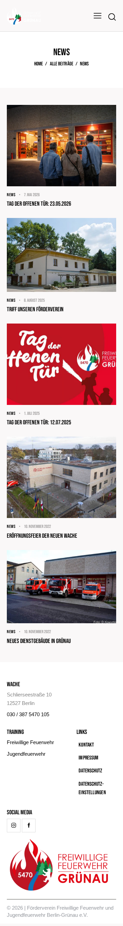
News (11, 195)
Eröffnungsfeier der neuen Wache (42, 535)
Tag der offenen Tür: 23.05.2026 (39, 203)
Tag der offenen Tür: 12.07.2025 (39, 422)
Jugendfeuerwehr (26, 754)
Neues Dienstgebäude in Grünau (39, 641)
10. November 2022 (37, 526)
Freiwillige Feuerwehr (30, 742)
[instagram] (13, 825)
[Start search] (112, 16)
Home (38, 64)
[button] (97, 15)
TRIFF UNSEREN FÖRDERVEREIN (35, 309)
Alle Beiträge (61, 64)
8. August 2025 (34, 300)
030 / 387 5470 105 (28, 714)
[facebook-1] (29, 825)
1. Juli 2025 (32, 413)
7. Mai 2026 (32, 195)
